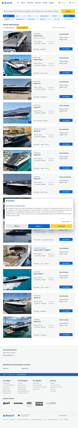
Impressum (12, 419)
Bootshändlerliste (37, 385)
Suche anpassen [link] (8, 355)
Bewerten (38, 2)
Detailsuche (6, 383)
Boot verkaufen (22, 385)
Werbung (52, 389)
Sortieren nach (56, 27)
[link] (13, 16)
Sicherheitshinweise (53, 419)
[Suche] (18, 2)
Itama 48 (37, 321)
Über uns (5, 419)
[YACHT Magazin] (6, 403)
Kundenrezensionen (23, 393)
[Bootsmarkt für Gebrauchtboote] (7, 3)
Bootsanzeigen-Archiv (23, 391)
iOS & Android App (55, 385)
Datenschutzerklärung (23, 419)
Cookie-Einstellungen (36, 419)
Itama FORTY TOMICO (42, 250)
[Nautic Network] (51, 403)
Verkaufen (30, 2)
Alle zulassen (61, 226)
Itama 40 (37, 155)
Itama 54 (37, 107)
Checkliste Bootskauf (8, 385)
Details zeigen (65, 221)
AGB (45, 419)
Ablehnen (16, 226)
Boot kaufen (6, 387)
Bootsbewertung (22, 387)
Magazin (51, 2)
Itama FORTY (39, 274)
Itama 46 (37, 83)
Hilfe (61, 419)
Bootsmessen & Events (56, 387)
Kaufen (23, 2)
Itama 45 (37, 298)
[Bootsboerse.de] (39, 404)
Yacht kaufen (6, 389)
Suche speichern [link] (23, 27)
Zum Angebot (65, 48)
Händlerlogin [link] (36, 383)
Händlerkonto (36, 389)
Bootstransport (7, 393)
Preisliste (20, 383)
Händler (45, 2)
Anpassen (38, 226)
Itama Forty (38, 36)
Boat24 (5, 374)
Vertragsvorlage (22, 389)
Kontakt (66, 419)
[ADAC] (29, 404)
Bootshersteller (7, 391)
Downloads (53, 391)
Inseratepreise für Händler (40, 387)
